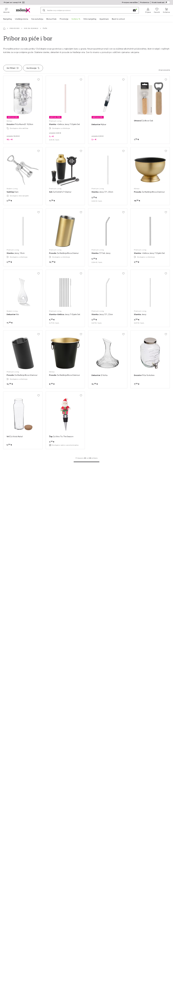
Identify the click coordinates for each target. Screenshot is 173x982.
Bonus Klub (51, 19)
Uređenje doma (21, 19)
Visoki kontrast (158, 2)
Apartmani (104, 19)
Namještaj (7, 19)
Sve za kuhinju (37, 19)
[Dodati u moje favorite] (38, 79)
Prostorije (64, 19)
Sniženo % (75, 19)
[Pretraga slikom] (134, 10)
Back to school (118, 19)
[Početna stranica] (4, 28)
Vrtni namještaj (89, 19)
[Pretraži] (44, 10)
